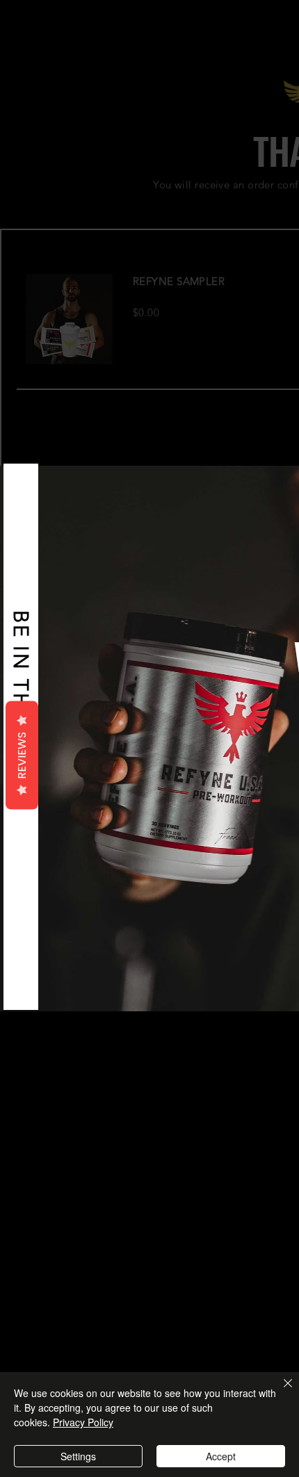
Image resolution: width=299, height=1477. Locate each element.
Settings (78, 1456)
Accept (221, 1456)
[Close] (279, 1391)
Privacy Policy (83, 1422)
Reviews (22, 754)
